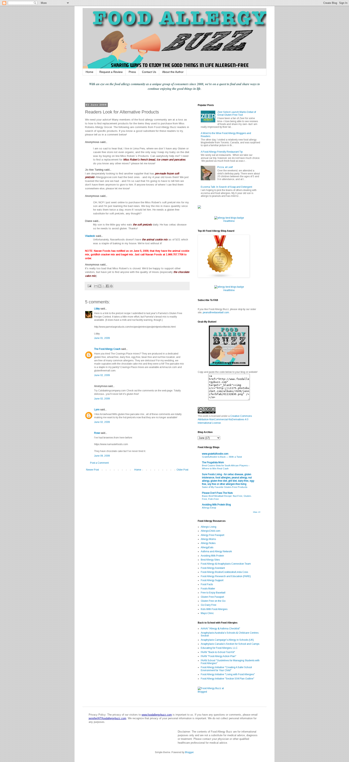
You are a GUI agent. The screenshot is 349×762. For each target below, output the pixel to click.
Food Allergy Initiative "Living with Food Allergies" (228, 674)
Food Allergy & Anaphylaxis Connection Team (226, 563)
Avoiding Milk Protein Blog (216, 504)
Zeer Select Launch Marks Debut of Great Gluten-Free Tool (236, 113)
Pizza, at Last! (225, 167)
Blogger (189, 752)
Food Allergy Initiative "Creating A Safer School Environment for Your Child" (226, 669)
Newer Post (92, 469)
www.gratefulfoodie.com (215, 453)
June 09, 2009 (102, 455)
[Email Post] (89, 286)
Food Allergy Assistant (213, 568)
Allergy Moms (208, 539)
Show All (256, 512)
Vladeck (90, 235)
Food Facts (207, 584)
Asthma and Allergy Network (216, 551)
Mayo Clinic (207, 613)
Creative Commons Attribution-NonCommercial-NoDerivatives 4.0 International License (225, 419)
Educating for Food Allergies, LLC (219, 648)
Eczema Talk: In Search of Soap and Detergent (226, 187)
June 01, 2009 (102, 338)
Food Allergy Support (212, 580)
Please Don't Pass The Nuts (217, 493)
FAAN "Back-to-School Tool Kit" (218, 652)
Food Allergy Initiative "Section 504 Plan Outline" (227, 678)
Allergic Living (208, 526)
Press (132, 71)
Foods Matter (208, 588)
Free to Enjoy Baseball (213, 592)
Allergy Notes (208, 543)
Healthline (229, 221)
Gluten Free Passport (212, 596)
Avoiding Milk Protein (212, 555)
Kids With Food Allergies (214, 609)
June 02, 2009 (102, 375)
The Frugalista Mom (213, 462)
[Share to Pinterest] (111, 286)
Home (89, 71)
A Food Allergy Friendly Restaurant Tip (222, 151)
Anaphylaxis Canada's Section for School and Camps (230, 644)
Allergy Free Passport (212, 535)
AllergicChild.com (210, 530)
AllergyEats (207, 547)
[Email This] (96, 286)
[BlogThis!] (100, 286)
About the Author (173, 71)
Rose (97, 433)
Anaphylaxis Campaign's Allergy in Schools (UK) (227, 639)
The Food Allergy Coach (107, 349)
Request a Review (111, 71)
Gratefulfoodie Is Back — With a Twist (222, 457)
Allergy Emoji (209, 507)
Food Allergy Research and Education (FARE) (226, 576)
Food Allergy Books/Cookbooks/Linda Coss (224, 572)
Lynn (97, 409)
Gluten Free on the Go (213, 601)
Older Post (182, 469)
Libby (97, 308)
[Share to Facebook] (107, 286)
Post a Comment (99, 462)
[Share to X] (104, 286)
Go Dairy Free (208, 605)
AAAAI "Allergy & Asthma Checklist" (220, 628)
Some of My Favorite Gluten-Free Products (224, 487)
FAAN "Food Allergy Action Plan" (218, 656)
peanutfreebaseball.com (216, 312)
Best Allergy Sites (210, 559)
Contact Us (149, 71)
